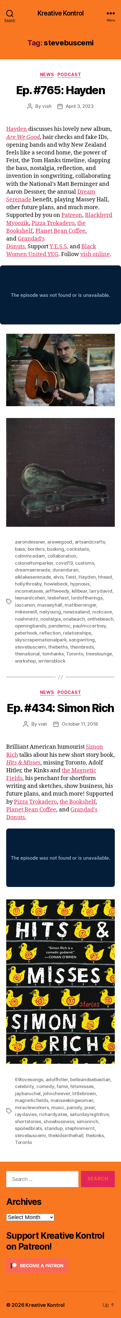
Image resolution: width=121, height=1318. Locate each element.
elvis (58, 577)
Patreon (71, 215)
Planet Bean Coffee (60, 231)
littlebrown (84, 1093)
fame (62, 1086)
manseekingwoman (72, 1100)
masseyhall (49, 605)
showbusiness (58, 1121)
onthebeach (100, 619)
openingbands (30, 626)
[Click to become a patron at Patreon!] (60, 1265)
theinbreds (82, 647)
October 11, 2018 (80, 724)
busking (55, 549)
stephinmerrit (80, 1128)
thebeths (58, 647)
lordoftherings (86, 598)
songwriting (82, 640)
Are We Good (23, 137)
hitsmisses (82, 1086)
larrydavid (100, 591)
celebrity (24, 1086)
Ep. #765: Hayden (60, 90)
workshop (25, 661)
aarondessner (30, 542)
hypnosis (80, 584)
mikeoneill (26, 612)
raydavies (26, 1114)
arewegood (59, 542)
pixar (89, 1107)
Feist (71, 577)
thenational (27, 654)
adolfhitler (57, 1079)
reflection (49, 633)
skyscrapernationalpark (40, 640)
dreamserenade (32, 570)
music (58, 1107)
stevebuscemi (30, 647)
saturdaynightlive (89, 1114)
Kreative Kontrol (60, 13)
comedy (45, 1086)
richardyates (53, 1114)
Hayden (16, 129)
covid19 (64, 563)
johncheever (56, 1093)
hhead (105, 577)
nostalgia (50, 619)
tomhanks (53, 654)
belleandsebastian (90, 1079)
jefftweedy (57, 591)
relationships (77, 633)
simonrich (87, 1121)
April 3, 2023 (80, 106)
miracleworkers (32, 1107)
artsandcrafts (90, 542)
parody (74, 1107)
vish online (95, 254)
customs (84, 563)
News (47, 74)
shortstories (28, 1121)
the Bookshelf (78, 802)
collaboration (61, 556)
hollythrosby (28, 584)
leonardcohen (30, 598)
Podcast (69, 74)
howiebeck (56, 584)
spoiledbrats (28, 1128)
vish (46, 106)
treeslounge (99, 654)
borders (36, 549)
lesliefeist (58, 598)
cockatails (77, 549)
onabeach (74, 619)
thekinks (95, 1135)
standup (53, 1128)
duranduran (65, 570)
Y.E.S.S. (59, 246)
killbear (79, 591)
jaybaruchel (28, 1093)
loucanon (25, 605)
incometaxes (29, 591)
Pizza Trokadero (53, 223)
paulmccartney (89, 626)
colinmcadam (30, 556)
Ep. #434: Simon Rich (60, 708)
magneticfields (31, 1100)
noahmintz (26, 619)
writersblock (51, 661)
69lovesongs (29, 1079)
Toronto (74, 654)
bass (20, 549)
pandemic (59, 626)
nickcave (102, 612)
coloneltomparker (34, 563)
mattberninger (80, 605)
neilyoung (50, 612)
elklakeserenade (33, 577)
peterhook (26, 633)
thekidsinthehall (65, 1135)
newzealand (76, 612)
